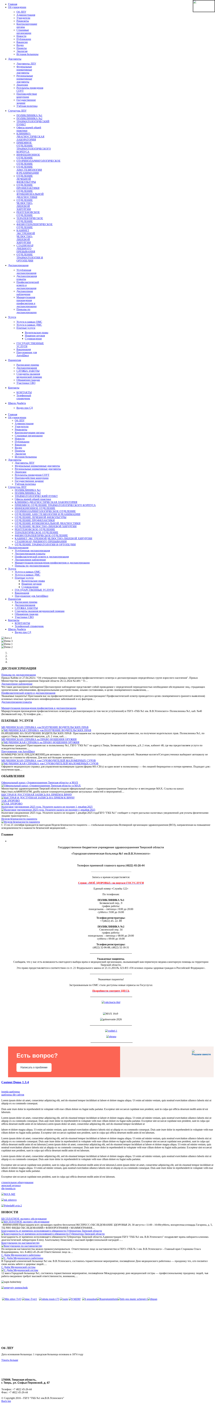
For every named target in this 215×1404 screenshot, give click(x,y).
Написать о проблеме (34, 1067)
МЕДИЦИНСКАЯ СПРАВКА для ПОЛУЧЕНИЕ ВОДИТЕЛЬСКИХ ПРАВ (45, 727)
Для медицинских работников (23, 1334)
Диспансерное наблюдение (16, 683)
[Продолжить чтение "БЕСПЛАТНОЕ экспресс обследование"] (25, 1221)
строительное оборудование (17, 1182)
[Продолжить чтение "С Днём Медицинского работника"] (22, 1258)
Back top (6, 1401)
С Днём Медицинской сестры (18, 1267)
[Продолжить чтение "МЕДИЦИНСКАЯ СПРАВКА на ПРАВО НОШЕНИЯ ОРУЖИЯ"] (40, 742)
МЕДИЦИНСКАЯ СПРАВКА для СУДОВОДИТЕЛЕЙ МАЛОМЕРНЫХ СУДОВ (48, 760)
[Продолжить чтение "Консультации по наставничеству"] (21, 1245)
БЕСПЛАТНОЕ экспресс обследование (24, 1218)
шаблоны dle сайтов (12, 1094)
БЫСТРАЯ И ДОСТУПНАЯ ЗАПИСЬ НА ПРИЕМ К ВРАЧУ (36, 794)
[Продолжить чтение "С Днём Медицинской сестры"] (19, 1270)
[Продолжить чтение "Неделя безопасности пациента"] (20, 821)
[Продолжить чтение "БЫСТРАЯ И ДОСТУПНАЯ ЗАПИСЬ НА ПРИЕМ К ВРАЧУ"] (38, 797)
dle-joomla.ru (8, 1188)
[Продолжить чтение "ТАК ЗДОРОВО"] (12, 803)
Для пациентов (12, 1327)
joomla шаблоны (10, 1091)
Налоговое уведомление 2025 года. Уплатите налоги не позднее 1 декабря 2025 (47, 806)
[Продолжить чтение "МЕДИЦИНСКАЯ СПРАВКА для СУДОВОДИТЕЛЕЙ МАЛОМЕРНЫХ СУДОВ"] (49, 763)
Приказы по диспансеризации (18, 674)
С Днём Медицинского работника (20, 1255)
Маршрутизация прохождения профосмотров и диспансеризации (38, 708)
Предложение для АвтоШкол (18, 751)
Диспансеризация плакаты (16, 702)
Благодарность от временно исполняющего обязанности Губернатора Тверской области (51, 1230)
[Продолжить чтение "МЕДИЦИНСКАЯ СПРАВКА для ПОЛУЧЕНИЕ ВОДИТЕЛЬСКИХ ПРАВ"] (46, 730)
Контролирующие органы (20, 1341)
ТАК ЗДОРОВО (10, 800)
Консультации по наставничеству (20, 1242)
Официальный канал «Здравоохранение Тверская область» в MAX (39, 782)
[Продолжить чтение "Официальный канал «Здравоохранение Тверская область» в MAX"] (41, 785)
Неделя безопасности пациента (19, 818)
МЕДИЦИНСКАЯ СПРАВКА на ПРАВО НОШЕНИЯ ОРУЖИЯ (39, 739)
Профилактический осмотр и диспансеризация (28, 692)
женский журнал (11, 1185)
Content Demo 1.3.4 (15, 1082)
